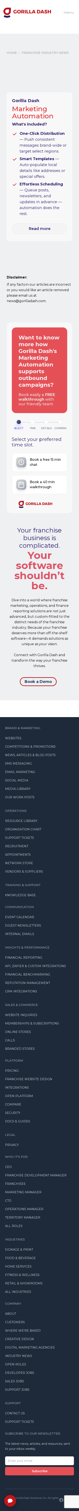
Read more (40, 228)
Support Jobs (17, 1390)
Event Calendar (19, 917)
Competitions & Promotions (30, 747)
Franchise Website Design (28, 1079)
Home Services (18, 1266)
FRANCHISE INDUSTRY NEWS (45, 53)
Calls (10, 1040)
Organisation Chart (23, 829)
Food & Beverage (20, 1258)
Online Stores (18, 1032)
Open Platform (19, 1096)
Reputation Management (27, 983)
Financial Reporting (23, 958)
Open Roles (15, 1364)
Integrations (17, 1087)
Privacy (12, 1145)
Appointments (18, 855)
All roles (14, 1226)
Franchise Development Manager (36, 1175)
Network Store (19, 863)
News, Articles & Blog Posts (30, 755)
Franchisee (15, 1184)
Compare (13, 1104)
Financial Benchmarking (27, 974)
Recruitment (16, 846)
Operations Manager (24, 1209)
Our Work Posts (20, 797)
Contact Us (15, 1413)
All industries (18, 1292)
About (10, 1314)
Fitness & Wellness (22, 1275)
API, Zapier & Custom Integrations (35, 966)
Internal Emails (19, 934)
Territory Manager (22, 1217)
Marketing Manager (23, 1192)
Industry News (18, 1356)
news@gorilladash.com (26, 301)
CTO (8, 1201)
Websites (13, 738)
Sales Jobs (14, 1381)
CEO (8, 1167)
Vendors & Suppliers (24, 871)
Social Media (16, 780)
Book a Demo (38, 681)
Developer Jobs (19, 1373)
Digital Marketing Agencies (30, 1347)
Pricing (12, 1071)
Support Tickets (19, 838)
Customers (15, 1322)
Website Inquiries (21, 1015)
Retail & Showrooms (24, 1283)
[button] (39, 462)
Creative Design (19, 1339)
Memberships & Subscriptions (32, 1023)
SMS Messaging (18, 763)
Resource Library (21, 821)
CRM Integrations (21, 991)
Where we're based (23, 1331)
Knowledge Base (20, 895)
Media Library (18, 789)
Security (12, 1113)
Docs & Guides (17, 1121)
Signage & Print (19, 1250)
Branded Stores (20, 1049)
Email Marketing (20, 772)
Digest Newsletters (23, 925)
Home (12, 53)
